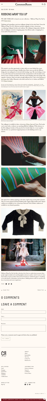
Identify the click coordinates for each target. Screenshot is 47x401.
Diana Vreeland (8, 81)
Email (2, 316)
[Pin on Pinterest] (11, 284)
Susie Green (7, 20)
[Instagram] (27, 384)
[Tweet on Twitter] (8, 284)
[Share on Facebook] (6, 284)
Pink (31, 124)
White (28, 124)
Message (3, 323)
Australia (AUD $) (39, 393)
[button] (42, 4)
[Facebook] (25, 384)
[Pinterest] (29, 384)
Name (2, 309)
